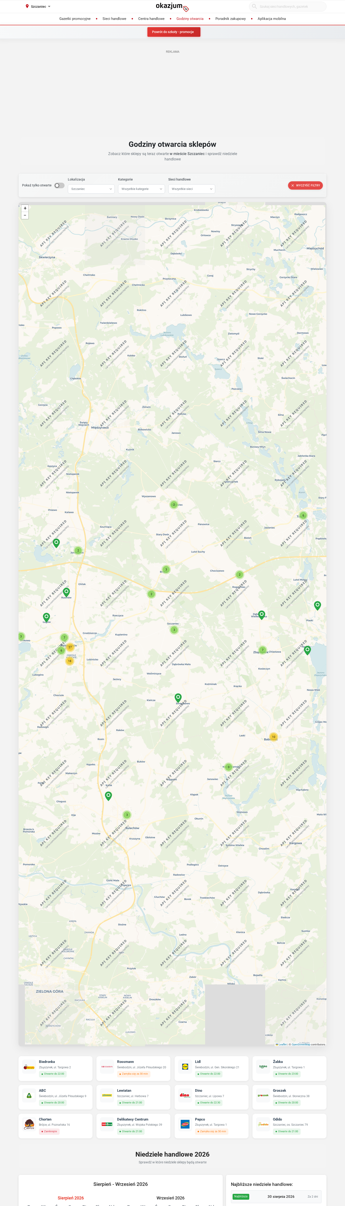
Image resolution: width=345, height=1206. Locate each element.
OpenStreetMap (301, 1044)
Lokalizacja (76, 179)
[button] (174, 630)
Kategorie (125, 179)
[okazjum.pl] (172, 7)
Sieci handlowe (179, 179)
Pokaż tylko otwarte (37, 185)
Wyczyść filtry (308, 185)
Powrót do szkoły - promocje (173, 32)
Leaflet (282, 1044)
